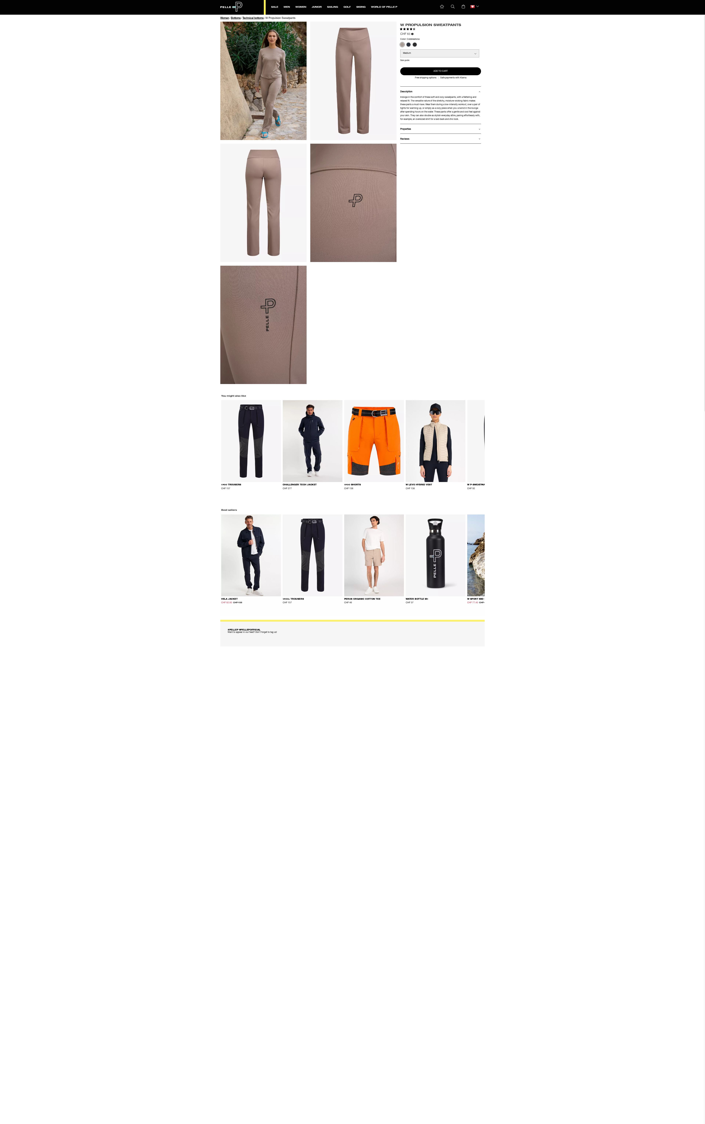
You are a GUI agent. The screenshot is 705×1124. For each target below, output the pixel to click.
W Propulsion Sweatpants (280, 18)
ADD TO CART (440, 71)
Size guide (404, 60)
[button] (442, 7)
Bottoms (236, 18)
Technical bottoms (253, 18)
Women (224, 18)
